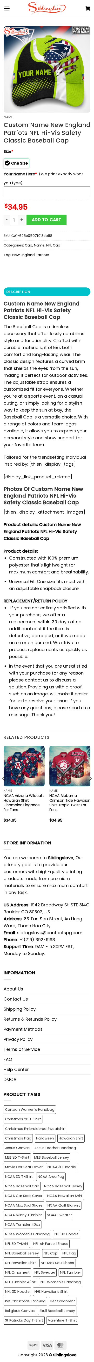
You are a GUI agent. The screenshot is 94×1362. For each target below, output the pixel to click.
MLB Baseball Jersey (51, 1157)
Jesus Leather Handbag (55, 1147)
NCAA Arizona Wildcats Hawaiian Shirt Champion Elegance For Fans (24, 803)
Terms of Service (22, 1049)
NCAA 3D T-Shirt (19, 1176)
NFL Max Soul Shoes (57, 1262)
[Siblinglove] (47, 8)
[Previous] (4, 788)
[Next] (90, 788)
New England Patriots (30, 254)
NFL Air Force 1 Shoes (50, 1243)
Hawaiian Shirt (71, 1138)
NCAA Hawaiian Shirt (64, 1195)
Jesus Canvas (17, 1147)
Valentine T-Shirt (62, 1320)
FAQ (8, 1059)
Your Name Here (20, 174)
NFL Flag (69, 1253)
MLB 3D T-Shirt (17, 1157)
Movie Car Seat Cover (24, 1167)
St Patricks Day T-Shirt (24, 1320)
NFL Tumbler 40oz (20, 1282)
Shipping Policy (20, 1009)
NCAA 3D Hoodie (61, 1167)
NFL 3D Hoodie (66, 1234)
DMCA (10, 1079)
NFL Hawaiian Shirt (20, 1262)
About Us (13, 989)
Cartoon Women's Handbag (29, 1109)
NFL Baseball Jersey (22, 1253)
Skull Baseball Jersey (57, 1310)
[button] (7, 8)
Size (8, 151)
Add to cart (46, 220)
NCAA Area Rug (51, 1176)
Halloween (45, 1138)
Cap (28, 245)
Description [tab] (18, 291)
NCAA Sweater (59, 1215)
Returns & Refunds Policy (30, 1019)
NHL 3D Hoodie (17, 1291)
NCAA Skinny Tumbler (23, 1215)
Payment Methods (23, 1029)
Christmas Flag (18, 1138)
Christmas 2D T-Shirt (23, 1119)
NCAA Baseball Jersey (63, 1186)
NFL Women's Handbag (60, 1282)
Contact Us (16, 999)
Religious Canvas (20, 1310)
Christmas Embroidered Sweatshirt (35, 1128)
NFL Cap (53, 245)
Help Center (16, 1069)
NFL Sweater (44, 1272)
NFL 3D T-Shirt (16, 1243)
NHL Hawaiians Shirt (51, 1291)
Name (8, 117)
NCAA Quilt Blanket (63, 1205)
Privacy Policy (18, 1039)
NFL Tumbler (70, 1272)
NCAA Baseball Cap (22, 1186)
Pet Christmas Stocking (25, 1301)
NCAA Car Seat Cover (23, 1195)
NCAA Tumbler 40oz (22, 1224)
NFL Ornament (17, 1272)
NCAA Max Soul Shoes (24, 1205)
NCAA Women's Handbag (27, 1234)
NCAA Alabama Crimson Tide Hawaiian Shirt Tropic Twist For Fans (69, 803)
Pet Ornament (62, 1301)
